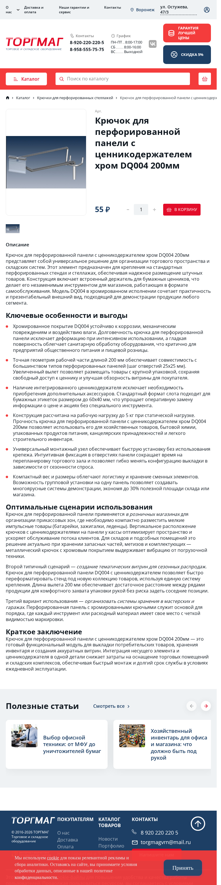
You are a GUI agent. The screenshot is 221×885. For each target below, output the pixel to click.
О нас (9, 9)
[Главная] (7, 97)
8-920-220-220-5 (87, 42)
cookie (53, 857)
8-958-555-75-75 (87, 49)
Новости (108, 839)
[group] (56, 744)
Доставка (67, 840)
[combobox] (142, 9)
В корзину (185, 209)
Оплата (65, 847)
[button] (206, 706)
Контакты (112, 7)
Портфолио (111, 846)
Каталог (30, 79)
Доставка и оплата (33, 9)
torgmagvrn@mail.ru (166, 842)
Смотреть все (109, 706)
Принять (182, 868)
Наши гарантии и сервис (74, 9)
